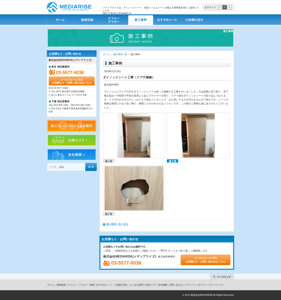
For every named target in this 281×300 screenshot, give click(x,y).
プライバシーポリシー (195, 285)
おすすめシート (167, 19)
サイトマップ (216, 285)
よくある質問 (136, 285)
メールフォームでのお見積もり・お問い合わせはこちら (72, 81)
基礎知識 (87, 19)
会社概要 (162, 285)
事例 (92, 285)
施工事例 (140, 19)
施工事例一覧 (120, 54)
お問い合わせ (176, 285)
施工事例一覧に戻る (117, 224)
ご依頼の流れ (194, 19)
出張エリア (150, 285)
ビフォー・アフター (113, 19)
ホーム (60, 19)
